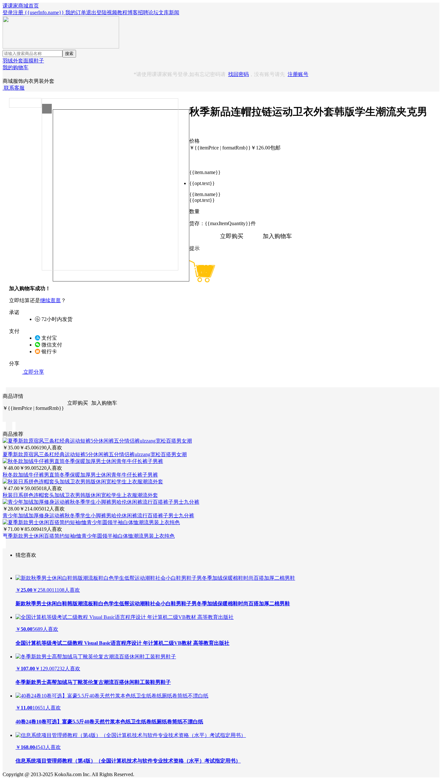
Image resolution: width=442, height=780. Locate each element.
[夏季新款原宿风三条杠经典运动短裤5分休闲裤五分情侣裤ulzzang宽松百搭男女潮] (97, 441)
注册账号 (298, 74)
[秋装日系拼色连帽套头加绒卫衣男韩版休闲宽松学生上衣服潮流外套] (83, 481)
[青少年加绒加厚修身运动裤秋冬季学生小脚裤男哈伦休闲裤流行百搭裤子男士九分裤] (101, 502)
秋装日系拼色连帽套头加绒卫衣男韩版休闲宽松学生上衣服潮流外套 (80, 495)
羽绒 (8, 60)
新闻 (174, 12)
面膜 (28, 60)
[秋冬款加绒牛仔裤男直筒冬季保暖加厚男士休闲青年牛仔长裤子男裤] (83, 461)
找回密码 (238, 74)
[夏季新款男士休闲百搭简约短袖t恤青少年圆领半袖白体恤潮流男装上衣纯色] (91, 522)
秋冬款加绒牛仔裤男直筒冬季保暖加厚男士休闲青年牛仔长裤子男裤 (80, 475)
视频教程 (117, 12)
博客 (132, 12)
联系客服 (14, 88)
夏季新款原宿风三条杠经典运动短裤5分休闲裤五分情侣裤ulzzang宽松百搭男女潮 (95, 454)
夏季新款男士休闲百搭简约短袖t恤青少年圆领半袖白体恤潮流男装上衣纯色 (89, 536)
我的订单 (75, 12)
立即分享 (33, 372)
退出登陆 (96, 12)
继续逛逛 (50, 300)
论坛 (153, 12)
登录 (8, 12)
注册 (18, 12)
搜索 (69, 53)
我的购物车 (15, 67)
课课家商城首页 (21, 5)
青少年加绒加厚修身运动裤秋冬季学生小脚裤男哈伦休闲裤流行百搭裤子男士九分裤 (98, 515)
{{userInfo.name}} (44, 12)
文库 (164, 12)
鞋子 (39, 60)
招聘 (143, 12)
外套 (18, 60)
